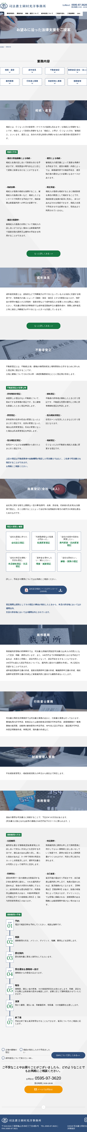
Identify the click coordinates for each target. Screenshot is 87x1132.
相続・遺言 (9, 69)
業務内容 (20, 13)
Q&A (78, 13)
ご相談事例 (70, 13)
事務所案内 (10, 13)
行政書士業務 (32, 80)
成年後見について (47, 13)
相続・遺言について (32, 13)
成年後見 (32, 69)
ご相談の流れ (60, 13)
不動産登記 (55, 69)
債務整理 (77, 80)
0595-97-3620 (79, 4)
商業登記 (77, 69)
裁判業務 (9, 80)
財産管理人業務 (54, 80)
